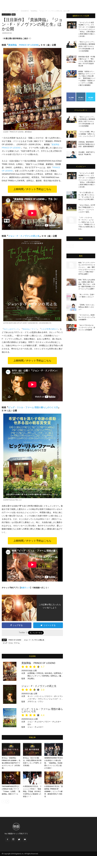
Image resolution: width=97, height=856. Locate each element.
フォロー (81, 93)
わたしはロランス (11, 329)
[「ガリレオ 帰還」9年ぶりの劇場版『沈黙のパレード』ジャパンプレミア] (71, 134)
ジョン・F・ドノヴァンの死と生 (24, 236)
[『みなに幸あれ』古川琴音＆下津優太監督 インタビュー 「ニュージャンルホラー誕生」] (71, 207)
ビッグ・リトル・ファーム (11, 643)
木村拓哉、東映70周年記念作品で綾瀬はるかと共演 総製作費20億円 (86, 144)
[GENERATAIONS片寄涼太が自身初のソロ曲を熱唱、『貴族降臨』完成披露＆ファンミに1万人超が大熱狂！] (53, 749)
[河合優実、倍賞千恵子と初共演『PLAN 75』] (71, 154)
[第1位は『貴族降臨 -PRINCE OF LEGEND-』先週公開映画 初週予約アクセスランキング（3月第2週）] (11, 749)
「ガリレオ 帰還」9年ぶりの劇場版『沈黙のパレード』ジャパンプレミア (86, 134)
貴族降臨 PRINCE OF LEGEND (23, 45)
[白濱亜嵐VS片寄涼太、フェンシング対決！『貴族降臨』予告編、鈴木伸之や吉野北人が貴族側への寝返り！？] (32, 777)
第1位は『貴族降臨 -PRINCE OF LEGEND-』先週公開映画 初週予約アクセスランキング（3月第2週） (11, 763)
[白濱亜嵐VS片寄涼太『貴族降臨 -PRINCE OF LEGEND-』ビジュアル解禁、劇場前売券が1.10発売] (53, 777)
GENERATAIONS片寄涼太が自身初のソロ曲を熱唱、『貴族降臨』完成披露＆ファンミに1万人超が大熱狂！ (53, 763)
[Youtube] (25, 840)
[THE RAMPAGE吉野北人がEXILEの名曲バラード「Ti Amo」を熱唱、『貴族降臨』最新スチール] (11, 777)
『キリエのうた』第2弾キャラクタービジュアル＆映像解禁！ (86, 317)
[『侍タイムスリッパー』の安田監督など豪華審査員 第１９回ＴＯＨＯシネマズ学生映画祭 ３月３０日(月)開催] (71, 44)
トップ (4, 11)
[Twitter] (19, 840)
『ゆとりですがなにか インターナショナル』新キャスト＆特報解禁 (86, 327)
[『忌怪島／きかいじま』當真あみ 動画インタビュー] (71, 307)
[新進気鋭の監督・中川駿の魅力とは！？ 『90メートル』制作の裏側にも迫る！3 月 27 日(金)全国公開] (71, 59)
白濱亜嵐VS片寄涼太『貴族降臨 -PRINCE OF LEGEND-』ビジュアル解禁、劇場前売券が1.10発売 (53, 791)
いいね (71, 93)
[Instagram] (13, 839)
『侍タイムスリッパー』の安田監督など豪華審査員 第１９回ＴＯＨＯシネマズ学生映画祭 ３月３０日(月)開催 (86, 46)
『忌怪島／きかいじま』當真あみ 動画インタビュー (86, 307)
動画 (13, 14)
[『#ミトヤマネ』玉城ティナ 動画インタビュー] (71, 296)
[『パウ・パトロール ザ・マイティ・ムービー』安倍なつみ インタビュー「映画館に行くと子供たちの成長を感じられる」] (71, 220)
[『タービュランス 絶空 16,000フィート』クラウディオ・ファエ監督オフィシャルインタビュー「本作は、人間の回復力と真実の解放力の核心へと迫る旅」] (71, 24)
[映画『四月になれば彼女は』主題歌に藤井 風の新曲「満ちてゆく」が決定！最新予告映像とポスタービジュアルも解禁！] (71, 282)
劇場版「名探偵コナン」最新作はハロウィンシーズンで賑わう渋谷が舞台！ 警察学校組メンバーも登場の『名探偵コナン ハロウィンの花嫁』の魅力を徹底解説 (86, 78)
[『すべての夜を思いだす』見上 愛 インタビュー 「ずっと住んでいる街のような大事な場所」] (71, 195)
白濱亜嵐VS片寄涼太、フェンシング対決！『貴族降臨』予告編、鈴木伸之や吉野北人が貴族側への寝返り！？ (32, 791)
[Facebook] (7, 840)
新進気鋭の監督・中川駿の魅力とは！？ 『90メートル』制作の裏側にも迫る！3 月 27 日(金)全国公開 (86, 61)
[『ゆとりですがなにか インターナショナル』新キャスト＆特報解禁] (71, 327)
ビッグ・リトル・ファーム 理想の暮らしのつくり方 (33, 407)
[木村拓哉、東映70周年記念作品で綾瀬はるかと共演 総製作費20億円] (71, 144)
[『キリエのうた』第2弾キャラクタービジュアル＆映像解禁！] (71, 317)
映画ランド (25, 588)
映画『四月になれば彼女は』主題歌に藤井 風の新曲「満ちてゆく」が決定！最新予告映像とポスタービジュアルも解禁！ (86, 284)
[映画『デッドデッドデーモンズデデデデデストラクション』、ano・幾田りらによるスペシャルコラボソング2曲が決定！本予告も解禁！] (71, 265)
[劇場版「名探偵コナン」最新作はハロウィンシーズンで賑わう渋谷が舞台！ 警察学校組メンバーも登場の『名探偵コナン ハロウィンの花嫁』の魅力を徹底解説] (71, 73)
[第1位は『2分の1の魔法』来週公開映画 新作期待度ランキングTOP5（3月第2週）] (32, 749)
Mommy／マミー (30, 329)
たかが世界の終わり (49, 329)
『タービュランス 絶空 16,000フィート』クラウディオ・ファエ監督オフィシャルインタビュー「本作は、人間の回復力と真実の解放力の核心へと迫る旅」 (86, 29)
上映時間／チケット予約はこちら (32, 189)
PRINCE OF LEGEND (14, 640)
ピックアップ (13, 11)
